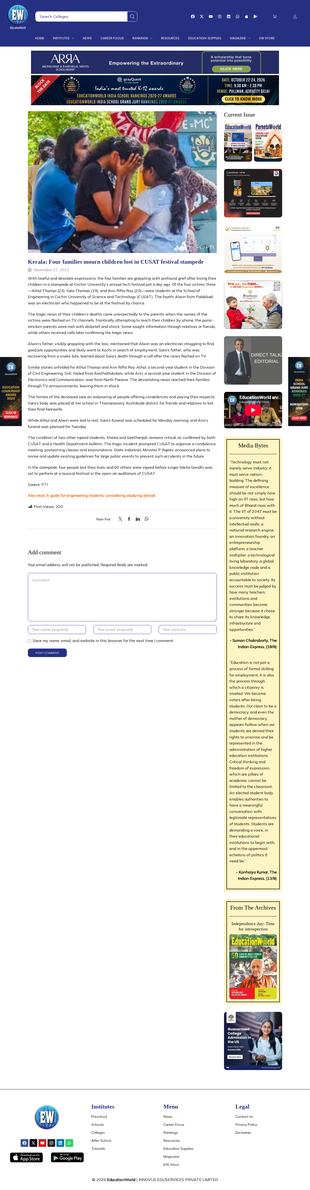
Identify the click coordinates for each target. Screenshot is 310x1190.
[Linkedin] (228, 16)
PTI (44, 484)
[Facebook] (193, 16)
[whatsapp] (145, 519)
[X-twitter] (202, 16)
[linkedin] (137, 519)
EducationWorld (121, 1179)
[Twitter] (121, 519)
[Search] (132, 16)
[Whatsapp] (237, 16)
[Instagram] (220, 16)
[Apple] (246, 16)
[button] (274, 16)
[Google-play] (255, 16)
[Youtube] (211, 16)
